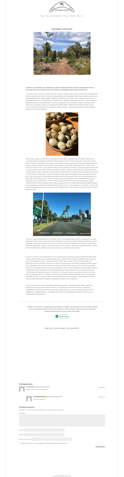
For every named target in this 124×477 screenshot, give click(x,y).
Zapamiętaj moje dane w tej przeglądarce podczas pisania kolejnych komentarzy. (44, 443)
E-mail (21, 434)
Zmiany (68, 344)
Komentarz (22, 413)
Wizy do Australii (56, 16)
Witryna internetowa (25, 439)
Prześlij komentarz (100, 446)
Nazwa (21, 430)
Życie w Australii (66, 31)
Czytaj (82, 359)
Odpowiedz (101, 387)
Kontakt (72, 16)
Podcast (66, 16)
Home (42, 16)
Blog (47, 16)
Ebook (79, 16)
